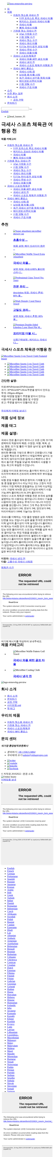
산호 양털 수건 (27, 37)
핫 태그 (11, 708)
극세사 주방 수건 (28, 49)
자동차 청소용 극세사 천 (26, 15)
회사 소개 (12, 96)
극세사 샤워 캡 (27, 71)
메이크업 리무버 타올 (30, 81)
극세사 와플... (21, 262)
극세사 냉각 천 (27, 62)
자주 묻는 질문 (15, 93)
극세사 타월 (25, 24)
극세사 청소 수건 (28, 40)
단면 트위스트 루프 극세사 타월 (36, 18)
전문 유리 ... (20, 286)
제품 (9, 12)
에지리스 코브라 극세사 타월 (34, 21)
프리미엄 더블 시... (25, 333)
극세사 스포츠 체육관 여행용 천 (36, 65)
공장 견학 (18, 100)
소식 (9, 90)
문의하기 (12, 103)
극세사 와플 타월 (28, 53)
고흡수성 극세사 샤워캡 (20, 561)
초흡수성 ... (20, 239)
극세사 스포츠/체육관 (24, 56)
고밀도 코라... (21, 309)
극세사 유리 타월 (28, 43)
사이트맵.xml (14, 705)
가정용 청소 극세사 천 (25, 31)
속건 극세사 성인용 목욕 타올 (34, 78)
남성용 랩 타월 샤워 (29, 74)
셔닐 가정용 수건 (28, 34)
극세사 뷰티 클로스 (23, 68)
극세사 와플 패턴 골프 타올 (33, 59)
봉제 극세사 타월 (28, 27)
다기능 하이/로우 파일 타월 (33, 46)
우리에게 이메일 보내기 (13, 410)
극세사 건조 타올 (28, 87)
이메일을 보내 (8, 779)
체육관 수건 (7, 567)
